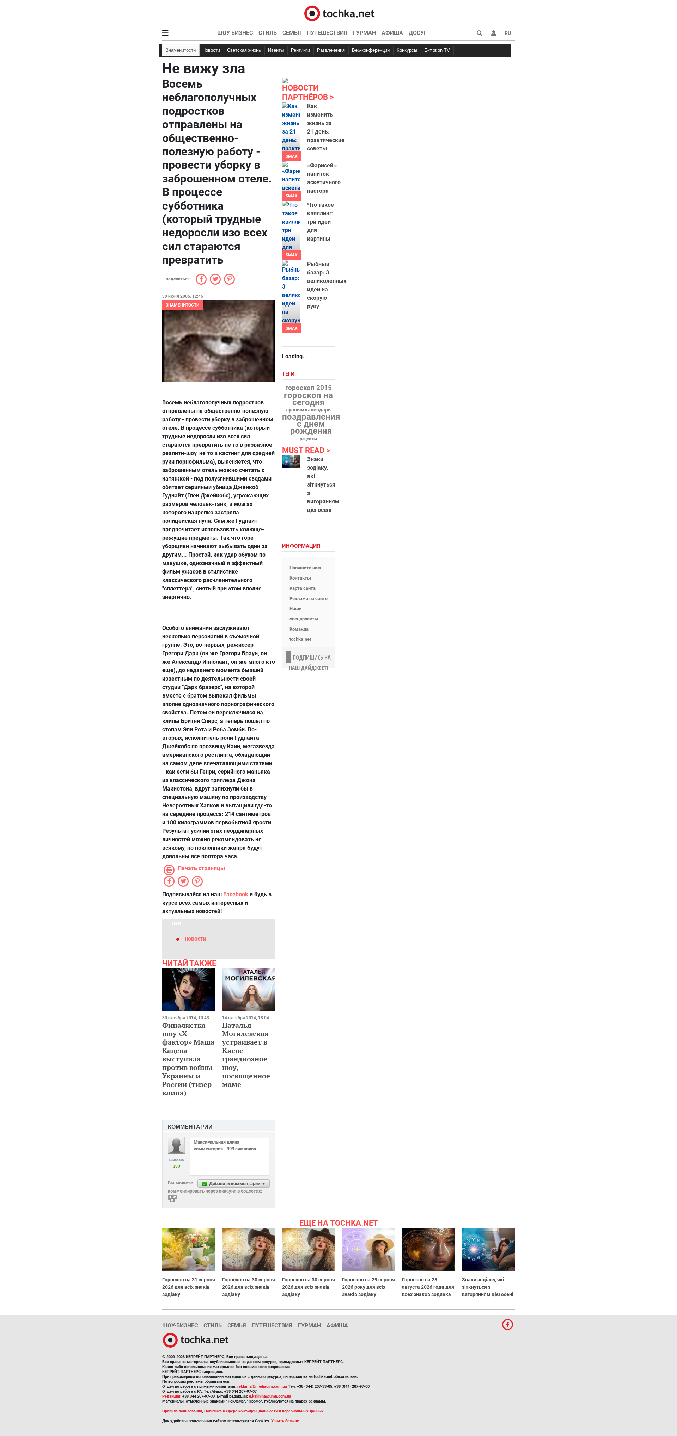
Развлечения (331, 50)
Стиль (267, 33)
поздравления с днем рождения (311, 423)
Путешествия (327, 33)
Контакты (300, 578)
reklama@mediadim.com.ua (262, 1386)
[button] (494, 33)
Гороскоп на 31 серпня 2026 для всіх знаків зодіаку (188, 1287)
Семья (291, 33)
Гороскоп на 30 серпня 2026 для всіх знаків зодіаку (248, 1287)
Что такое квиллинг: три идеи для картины (320, 222)
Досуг (418, 33)
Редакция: (171, 1396)
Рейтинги (300, 50)
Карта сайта (302, 588)
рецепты (308, 439)
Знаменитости (181, 50)
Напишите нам (305, 567)
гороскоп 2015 (308, 388)
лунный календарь (308, 410)
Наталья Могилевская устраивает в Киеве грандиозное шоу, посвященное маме (246, 1054)
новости (195, 938)
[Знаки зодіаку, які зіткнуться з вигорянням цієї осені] (291, 461)
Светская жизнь (244, 50)
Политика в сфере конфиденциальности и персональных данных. (264, 1411)
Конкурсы (407, 50)
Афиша (392, 33)
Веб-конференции (371, 50)
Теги (289, 374)
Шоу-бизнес (235, 33)
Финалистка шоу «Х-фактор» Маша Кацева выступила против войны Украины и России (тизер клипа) (188, 1058)
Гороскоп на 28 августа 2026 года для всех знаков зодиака (428, 1287)
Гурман (364, 33)
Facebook (235, 894)
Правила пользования (182, 1411)
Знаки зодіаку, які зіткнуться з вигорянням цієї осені (323, 484)
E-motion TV (437, 50)
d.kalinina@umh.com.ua (270, 1396)
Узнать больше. (285, 1421)
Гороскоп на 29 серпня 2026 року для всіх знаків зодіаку (368, 1287)
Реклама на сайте (308, 598)
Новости (211, 50)
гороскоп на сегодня (308, 399)
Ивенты (276, 50)
